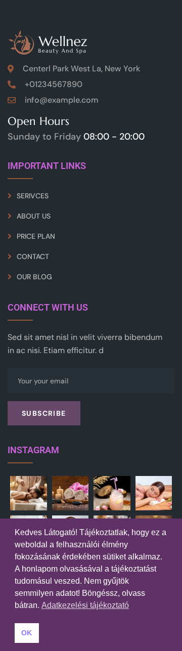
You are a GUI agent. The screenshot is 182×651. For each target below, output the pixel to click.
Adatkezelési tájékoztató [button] (85, 605)
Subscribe (44, 413)
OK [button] (26, 633)
